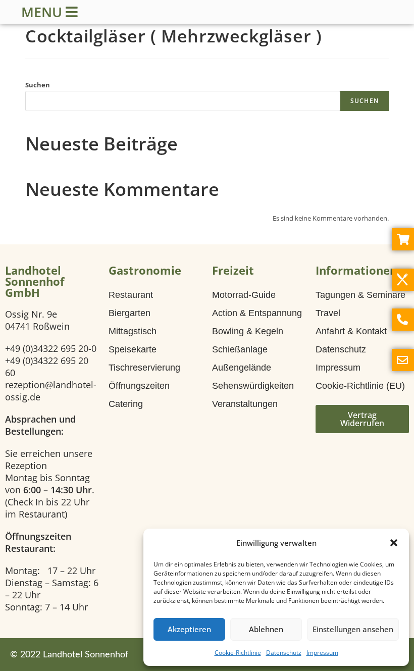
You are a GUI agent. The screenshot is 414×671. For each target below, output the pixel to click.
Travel (328, 313)
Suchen (37, 84)
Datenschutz (283, 652)
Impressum (322, 652)
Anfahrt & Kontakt (351, 331)
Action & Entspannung (257, 313)
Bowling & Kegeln (247, 331)
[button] (394, 543)
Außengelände (241, 368)
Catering (126, 404)
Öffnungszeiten (139, 386)
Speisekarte (133, 349)
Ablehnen (266, 629)
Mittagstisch (133, 331)
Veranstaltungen (245, 404)
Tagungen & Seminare (360, 295)
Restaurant (131, 295)
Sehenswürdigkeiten (253, 386)
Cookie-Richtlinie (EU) (360, 386)
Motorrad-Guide (244, 295)
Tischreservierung (144, 368)
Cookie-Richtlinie (238, 652)
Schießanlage (240, 349)
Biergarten (129, 313)
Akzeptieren (189, 629)
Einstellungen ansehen (353, 629)
